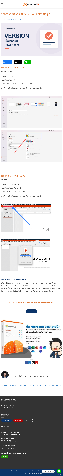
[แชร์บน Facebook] (26, 362)
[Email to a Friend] (33, 362)
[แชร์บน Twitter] (29, 362)
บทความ (25, 471)
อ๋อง (21, 19)
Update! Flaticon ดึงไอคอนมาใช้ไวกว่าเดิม (17, 385)
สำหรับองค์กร (39, 471)
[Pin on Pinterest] (36, 362)
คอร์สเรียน (32, 471)
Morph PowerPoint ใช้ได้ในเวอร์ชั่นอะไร (46, 385)
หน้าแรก (12, 471)
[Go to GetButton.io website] (59, 474)
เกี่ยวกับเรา (19, 471)
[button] (2, 4)
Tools (3, 11)
